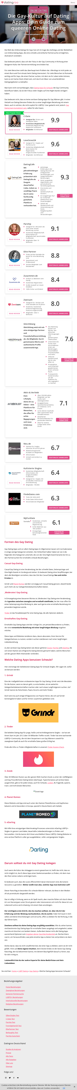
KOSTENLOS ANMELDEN (58, 130)
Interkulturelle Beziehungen (17, 1000)
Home (14, 971)
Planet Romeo (18, 584)
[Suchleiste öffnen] (63, 2)
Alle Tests (9, 1056)
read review (14, 130)
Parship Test (10, 1022)
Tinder (7, 613)
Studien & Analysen (13, 1049)
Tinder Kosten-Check (56, 747)
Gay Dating (33, 971)
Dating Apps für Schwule (43, 88)
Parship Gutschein (13, 1036)
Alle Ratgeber (11, 1059)
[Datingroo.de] (10, 2)
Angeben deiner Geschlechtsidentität (40, 934)
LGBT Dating (23, 971)
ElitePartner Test (12, 1029)
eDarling (65, 648)
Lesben (50, 783)
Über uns (9, 1063)
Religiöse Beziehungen (14, 1004)
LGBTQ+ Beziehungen (14, 997)
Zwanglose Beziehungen (15, 990)
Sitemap (9, 1066)
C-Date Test (10, 1019)
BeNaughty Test (12, 1032)
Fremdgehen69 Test (13, 1026)
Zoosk (49, 648)
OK (64, 1088)
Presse (8, 1053)
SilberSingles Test (12, 1015)
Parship (56, 648)
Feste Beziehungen (13, 987)
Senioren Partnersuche (15, 994)
